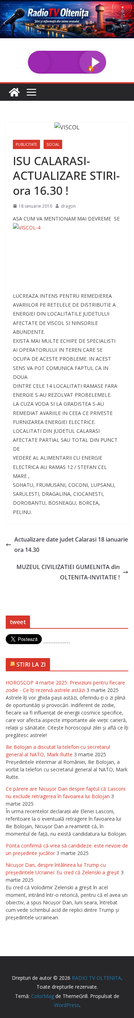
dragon (68, 206)
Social (52, 144)
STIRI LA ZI (31, 664)
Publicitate (26, 144)
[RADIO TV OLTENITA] (67, 5)
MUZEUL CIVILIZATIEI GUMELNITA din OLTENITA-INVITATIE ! (68, 572)
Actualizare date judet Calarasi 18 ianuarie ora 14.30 (71, 544)
